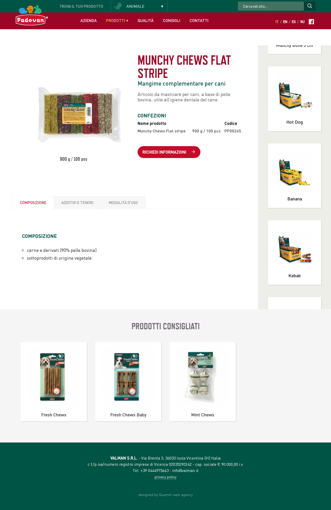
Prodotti (117, 20)
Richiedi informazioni (164, 152)
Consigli (171, 20)
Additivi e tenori (77, 202)
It (277, 22)
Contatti (199, 20)
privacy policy (165, 476)
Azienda (88, 20)
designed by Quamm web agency (165, 494)
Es (294, 22)
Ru (302, 22)
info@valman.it (185, 470)
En (285, 22)
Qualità (146, 20)
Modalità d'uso (123, 202)
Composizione (33, 202)
